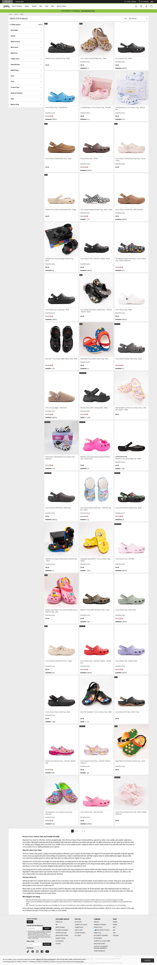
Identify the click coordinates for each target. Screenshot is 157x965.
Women (115, 924)
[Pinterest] (33, 951)
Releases (115, 935)
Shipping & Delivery (61, 933)
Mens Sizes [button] (14, 47)
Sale (114, 933)
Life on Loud (78, 922)
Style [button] (12, 99)
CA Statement (98, 938)
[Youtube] (48, 951)
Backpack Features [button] (17, 93)
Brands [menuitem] (27, 6)
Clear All (40, 24)
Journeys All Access (81, 924)
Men (114, 927)
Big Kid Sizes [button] (15, 70)
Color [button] (12, 76)
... (79, 831)
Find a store (30, 941)
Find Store (47, 944)
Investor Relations (99, 943)
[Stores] (141, 6)
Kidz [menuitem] (46, 6)
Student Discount (80, 933)
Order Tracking (131, 1)
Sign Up (30, 922)
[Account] (146, 6)
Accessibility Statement (101, 935)
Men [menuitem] (41, 6)
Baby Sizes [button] (14, 53)
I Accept (147, 960)
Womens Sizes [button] (15, 41)
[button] (152, 2)
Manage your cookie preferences (45, 959)
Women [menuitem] (34, 6)
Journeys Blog (79, 927)
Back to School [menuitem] (61, 6)
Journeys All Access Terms (102, 941)
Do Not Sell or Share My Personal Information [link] (101, 947)
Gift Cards (78, 935)
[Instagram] (38, 951)
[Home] (6, 6)
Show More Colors (85, 61)
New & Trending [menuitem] (17, 6)
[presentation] (16, 6)
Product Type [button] (15, 87)
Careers (96, 922)
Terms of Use (97, 933)
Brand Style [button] (14, 30)
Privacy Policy (98, 927)
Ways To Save (79, 930)
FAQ (57, 924)
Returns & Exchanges (62, 930)
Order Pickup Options (62, 935)
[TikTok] (28, 951)
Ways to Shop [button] (15, 104)
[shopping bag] (151, 6)
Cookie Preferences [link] (99, 951)
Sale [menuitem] (52, 6)
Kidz (114, 930)
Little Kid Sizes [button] (15, 64)
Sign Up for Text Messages (35, 925)
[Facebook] (42, 951)
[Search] (136, 6)
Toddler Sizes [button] (15, 59)
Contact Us (59, 922)
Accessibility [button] (145, 1)
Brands (115, 922)
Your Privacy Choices (103, 930)
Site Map (58, 943)
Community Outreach (100, 924)
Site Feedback (60, 941)
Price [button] (12, 81)
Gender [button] (13, 36)
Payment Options (60, 938)
